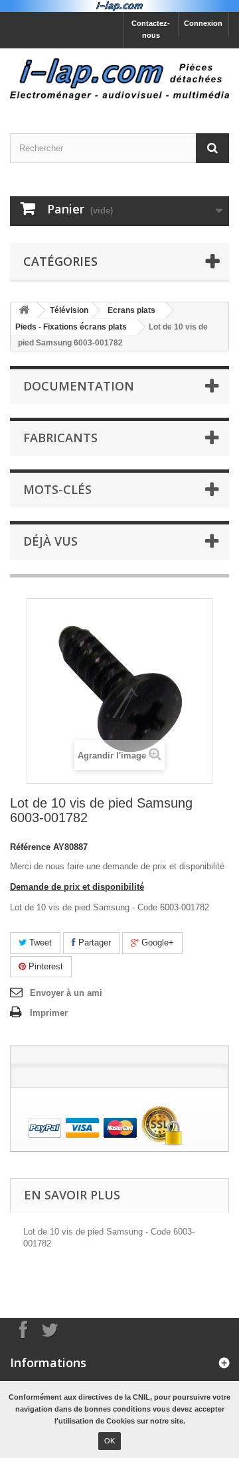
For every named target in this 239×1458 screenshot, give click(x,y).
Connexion (203, 23)
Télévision (69, 310)
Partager (93, 942)
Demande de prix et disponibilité (77, 887)
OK (109, 1441)
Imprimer (49, 1013)
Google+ (156, 942)
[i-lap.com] (119, 79)
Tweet (39, 942)
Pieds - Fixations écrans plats (71, 327)
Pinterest (44, 966)
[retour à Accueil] (24, 310)
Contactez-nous (150, 29)
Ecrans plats (131, 310)
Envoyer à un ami (66, 993)
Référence (30, 847)
